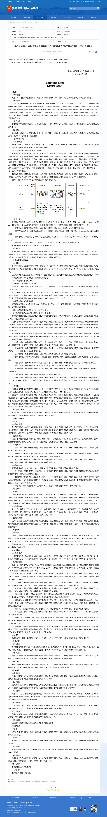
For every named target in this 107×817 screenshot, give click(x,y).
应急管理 (30, 22)
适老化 (82, 1)
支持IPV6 (98, 1)
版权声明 (16, 802)
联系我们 (23, 802)
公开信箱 (30, 802)
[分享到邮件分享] (51, 790)
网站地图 (9, 802)
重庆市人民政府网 (17, 1)
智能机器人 (91, 1)
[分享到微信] (48, 790)
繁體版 (86, 1)
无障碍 (77, 1)
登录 (70, 1)
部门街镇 (24, 1)
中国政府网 (9, 1)
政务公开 (24, 22)
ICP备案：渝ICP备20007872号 (13, 812)
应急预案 (37, 22)
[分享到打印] (55, 790)
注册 (74, 1)
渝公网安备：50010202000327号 (28, 812)
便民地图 (30, 1)
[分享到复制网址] (58, 790)
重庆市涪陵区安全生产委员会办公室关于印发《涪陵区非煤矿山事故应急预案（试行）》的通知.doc (32, 781)
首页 (18, 22)
